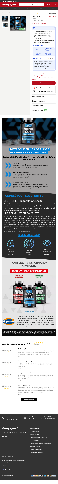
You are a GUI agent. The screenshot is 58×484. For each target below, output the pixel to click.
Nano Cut (9, 12)
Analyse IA (39, 28)
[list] (18, 23)
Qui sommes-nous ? (35, 431)
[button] (55, 4)
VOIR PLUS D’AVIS (29, 399)
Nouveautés (9, 8)
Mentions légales (35, 446)
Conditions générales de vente (38, 437)
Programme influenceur (36, 452)
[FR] (47, 4)
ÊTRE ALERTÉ (43, 83)
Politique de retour (35, 440)
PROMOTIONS (5, 8)
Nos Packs (15, 8)
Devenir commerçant (36, 449)
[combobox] (31, 4)
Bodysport (10, 475)
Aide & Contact (34, 434)
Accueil (3, 12)
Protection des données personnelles (40, 443)
